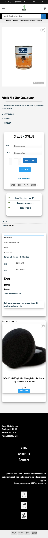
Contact (24, 459)
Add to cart (29, 161)
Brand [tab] (6, 248)
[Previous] (4, 89)
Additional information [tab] (11, 243)
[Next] (10, 89)
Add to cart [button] (24, 391)
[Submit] (43, 16)
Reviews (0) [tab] (8, 253)
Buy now (25, 169)
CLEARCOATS (15, 20)
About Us (24, 453)
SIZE (7, 146)
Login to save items (24, 178)
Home (8, 20)
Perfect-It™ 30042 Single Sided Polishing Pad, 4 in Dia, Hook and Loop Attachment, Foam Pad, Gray (24, 380)
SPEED (8, 152)
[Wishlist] (42, 30)
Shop (24, 447)
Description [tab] (8, 238)
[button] (3, 8)
